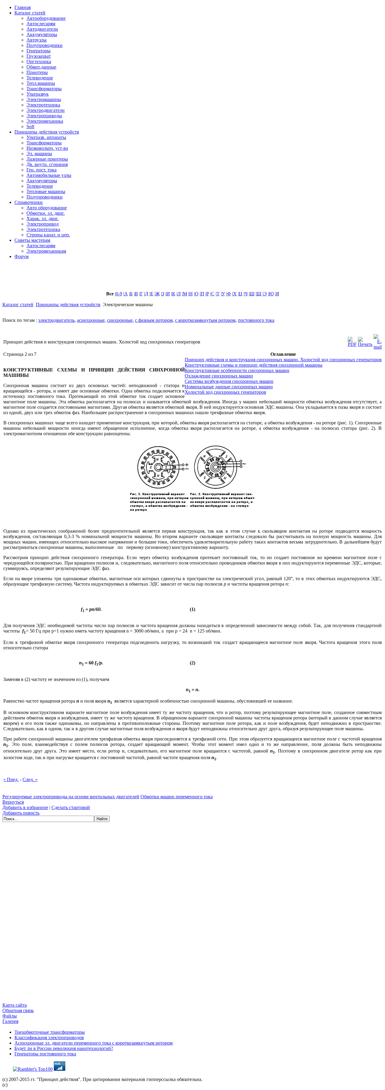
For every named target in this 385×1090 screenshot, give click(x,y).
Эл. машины (39, 153)
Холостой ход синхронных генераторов (225, 392)
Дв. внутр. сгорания (47, 164)
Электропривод (42, 223)
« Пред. (11, 779)
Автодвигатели (42, 29)
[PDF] (352, 340)
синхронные (120, 320)
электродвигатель (56, 320)
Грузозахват (38, 56)
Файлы (9, 1015)
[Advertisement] (148, 277)
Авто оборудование (46, 207)
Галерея (10, 1021)
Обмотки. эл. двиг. (45, 213)
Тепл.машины (40, 83)
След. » (30, 779)
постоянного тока (256, 320)
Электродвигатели (45, 110)
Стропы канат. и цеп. (48, 234)
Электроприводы (44, 115)
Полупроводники (44, 45)
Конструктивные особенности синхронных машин (237, 370)
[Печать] (365, 340)
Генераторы (38, 50)
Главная (22, 7)
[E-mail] (378, 340)
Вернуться (13, 802)
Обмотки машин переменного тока (176, 796)
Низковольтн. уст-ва (47, 148)
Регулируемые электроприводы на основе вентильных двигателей (70, 796)
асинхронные (91, 320)
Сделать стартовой (70, 807)
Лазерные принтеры (47, 159)
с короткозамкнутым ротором (205, 320)
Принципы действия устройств (46, 131)
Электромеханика (44, 121)
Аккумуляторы (41, 34)
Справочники (28, 202)
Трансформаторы (44, 88)
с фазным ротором (154, 320)
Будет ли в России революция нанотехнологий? (63, 1048)
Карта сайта (14, 1005)
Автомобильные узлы (48, 175)
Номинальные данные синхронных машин (229, 386)
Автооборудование (46, 18)
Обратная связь (18, 1010)
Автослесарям (40, 23)
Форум (21, 256)
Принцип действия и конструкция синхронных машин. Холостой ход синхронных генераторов (283, 359)
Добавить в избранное (25, 807)
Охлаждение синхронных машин (219, 375)
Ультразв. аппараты (46, 137)
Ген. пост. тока (41, 169)
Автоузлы (36, 39)
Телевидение (39, 77)
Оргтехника (38, 61)
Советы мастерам (32, 240)
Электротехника (43, 104)
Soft (30, 126)
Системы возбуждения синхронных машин (229, 381)
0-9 (119, 293)
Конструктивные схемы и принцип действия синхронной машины (253, 365)
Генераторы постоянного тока (45, 1053)
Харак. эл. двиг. (42, 218)
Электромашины (43, 99)
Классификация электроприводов (49, 1037)
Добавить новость (20, 812)
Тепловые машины (45, 191)
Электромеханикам (46, 251)
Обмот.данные (41, 66)
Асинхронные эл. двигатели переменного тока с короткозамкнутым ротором (93, 1042)
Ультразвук (37, 94)
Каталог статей (29, 12)
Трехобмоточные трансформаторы (49, 1032)
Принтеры (37, 72)
